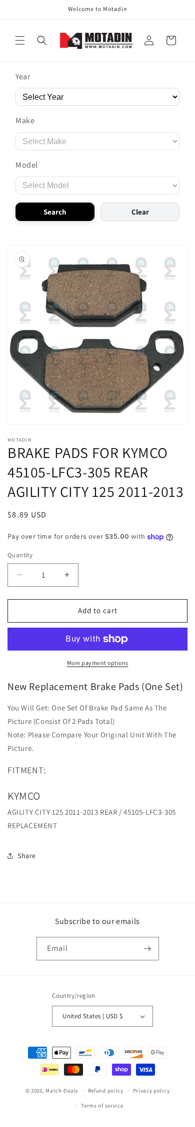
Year (23, 76)
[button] (20, 40)
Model (27, 165)
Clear (140, 212)
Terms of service (102, 1105)
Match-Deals (62, 1090)
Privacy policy (151, 1090)
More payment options (97, 663)
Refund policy (106, 1090)
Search (55, 212)
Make (25, 120)
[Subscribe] (147, 948)
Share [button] (27, 855)
